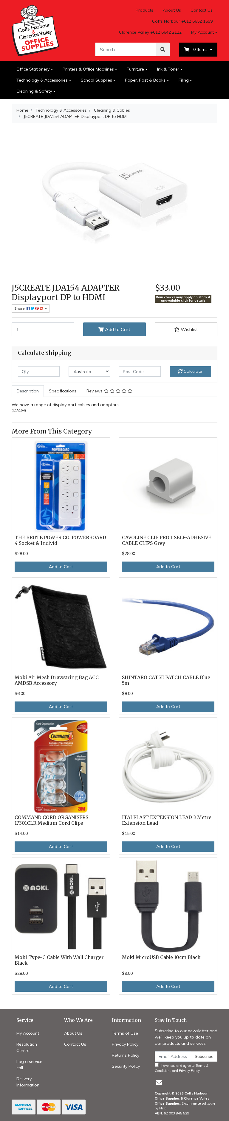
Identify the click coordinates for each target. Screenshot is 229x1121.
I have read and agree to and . (181, 1068)
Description (28, 391)
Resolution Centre (26, 1047)
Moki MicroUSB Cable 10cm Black (161, 957)
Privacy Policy (125, 1044)
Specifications (62, 391)
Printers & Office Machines (88, 69)
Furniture (135, 69)
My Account (202, 32)
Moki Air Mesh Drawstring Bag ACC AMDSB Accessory (57, 680)
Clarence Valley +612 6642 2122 (150, 32)
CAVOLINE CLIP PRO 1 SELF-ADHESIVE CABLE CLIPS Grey (166, 540)
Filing (184, 80)
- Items (199, 49)
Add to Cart (117, 329)
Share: (20, 308)
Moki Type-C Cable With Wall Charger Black (59, 960)
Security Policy (126, 1066)
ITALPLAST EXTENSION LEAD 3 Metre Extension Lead (166, 820)
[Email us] (159, 1082)
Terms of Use (125, 1033)
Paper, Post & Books (145, 80)
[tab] (28, 391)
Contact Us (202, 10)
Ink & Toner (168, 69)
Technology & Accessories (42, 80)
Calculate (192, 371)
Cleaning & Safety (34, 91)
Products (144, 10)
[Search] (163, 49)
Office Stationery (32, 69)
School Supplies (96, 80)
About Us (172, 10)
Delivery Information (27, 1082)
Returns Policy (125, 1055)
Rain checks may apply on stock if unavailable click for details (183, 299)
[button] (186, 329)
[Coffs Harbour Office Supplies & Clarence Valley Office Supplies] (35, 30)
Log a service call (29, 1064)
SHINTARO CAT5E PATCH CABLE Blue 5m (166, 680)
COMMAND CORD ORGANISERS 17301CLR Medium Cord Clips (51, 820)
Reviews (95, 391)
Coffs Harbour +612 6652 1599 (182, 21)
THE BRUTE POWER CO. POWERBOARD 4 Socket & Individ (60, 540)
